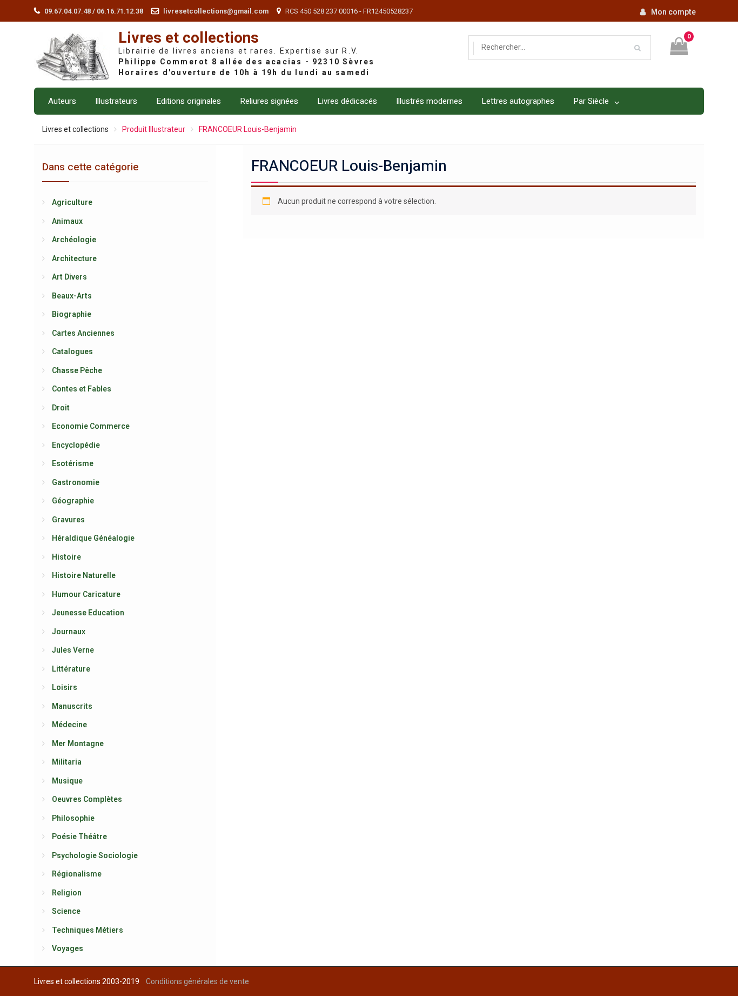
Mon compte (673, 12)
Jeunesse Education (88, 612)
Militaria (67, 762)
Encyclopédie (76, 445)
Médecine (69, 724)
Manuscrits (72, 706)
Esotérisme (72, 463)
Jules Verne (73, 650)
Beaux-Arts (72, 295)
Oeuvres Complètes (87, 799)
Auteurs (62, 101)
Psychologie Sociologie (95, 855)
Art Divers (69, 277)
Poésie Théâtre (79, 836)
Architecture (74, 258)
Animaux (67, 221)
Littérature (71, 669)
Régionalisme (77, 873)
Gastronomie (75, 482)
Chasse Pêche (77, 370)
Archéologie (74, 239)
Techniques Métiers (87, 930)
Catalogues (72, 351)
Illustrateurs (116, 101)
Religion (67, 892)
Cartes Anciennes (83, 333)
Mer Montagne (78, 743)
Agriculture (72, 202)
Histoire (66, 557)
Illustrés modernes (429, 101)
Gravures (68, 519)
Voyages (67, 948)
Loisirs (64, 687)
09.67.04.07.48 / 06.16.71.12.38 (93, 11)
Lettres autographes (517, 101)
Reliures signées (269, 101)
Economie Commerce (91, 426)
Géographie (73, 500)
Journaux (68, 631)
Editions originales (188, 101)
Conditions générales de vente (197, 981)
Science (66, 911)
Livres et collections (188, 38)
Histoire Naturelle (84, 575)
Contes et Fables (81, 388)
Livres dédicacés (347, 101)
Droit (61, 407)
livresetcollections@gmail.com (216, 11)
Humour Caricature (86, 594)
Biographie (71, 314)
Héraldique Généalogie (93, 538)
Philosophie (73, 818)
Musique (67, 780)
